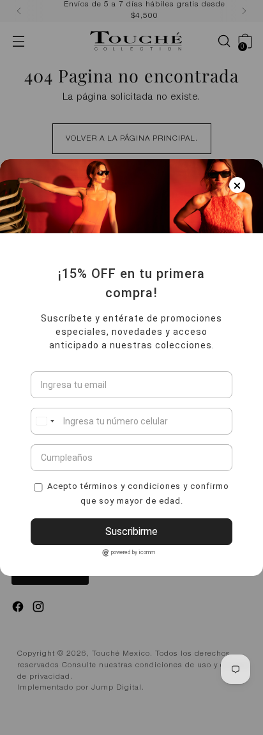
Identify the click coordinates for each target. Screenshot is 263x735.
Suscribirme (131, 531)
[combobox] (44, 421)
